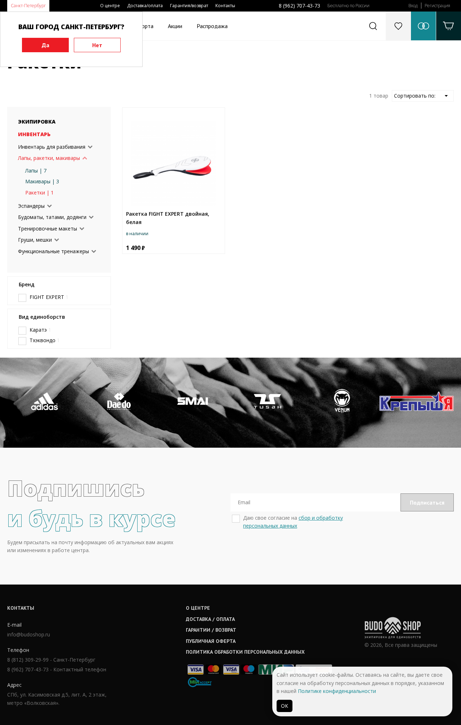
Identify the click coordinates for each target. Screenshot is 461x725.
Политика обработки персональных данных (245, 652)
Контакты (225, 6)
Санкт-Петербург (28, 6)
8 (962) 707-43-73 (299, 5)
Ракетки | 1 (39, 192)
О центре (110, 6)
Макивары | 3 (42, 181)
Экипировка (36, 121)
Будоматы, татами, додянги (52, 217)
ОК (284, 705)
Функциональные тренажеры (53, 251)
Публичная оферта (211, 641)
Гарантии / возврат (211, 630)
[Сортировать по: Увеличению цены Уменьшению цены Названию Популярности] (423, 96)
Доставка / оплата (210, 619)
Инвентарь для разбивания (51, 146)
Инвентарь (34, 134)
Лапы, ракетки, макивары (49, 158)
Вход (412, 6)
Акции (175, 26)
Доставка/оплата (145, 6)
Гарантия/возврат (189, 6)
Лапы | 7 (35, 170)
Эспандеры (31, 205)
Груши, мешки (35, 239)
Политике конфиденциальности (337, 691)
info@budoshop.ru (28, 634)
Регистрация (437, 6)
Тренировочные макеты (47, 228)
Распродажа (212, 26)
